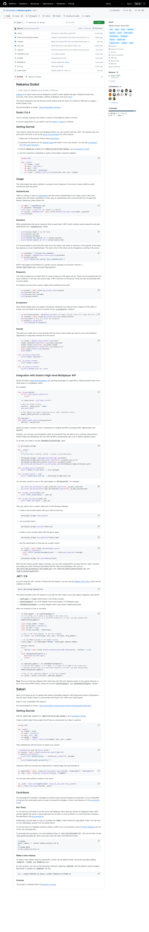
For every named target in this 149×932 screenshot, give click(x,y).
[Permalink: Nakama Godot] (14, 84)
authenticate (43, 196)
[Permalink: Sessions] (14, 220)
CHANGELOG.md (23, 54)
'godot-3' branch (58, 122)
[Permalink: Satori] (14, 689)
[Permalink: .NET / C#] (14, 576)
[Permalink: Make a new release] (14, 855)
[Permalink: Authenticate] (14, 191)
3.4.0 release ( (56, 54)
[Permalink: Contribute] (14, 792)
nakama (112, 39)
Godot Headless (88, 827)
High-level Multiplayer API (40, 381)
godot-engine (128, 33)
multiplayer (124, 36)
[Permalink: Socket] (14, 329)
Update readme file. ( (58, 62)
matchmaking (114, 36)
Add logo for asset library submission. (63, 33)
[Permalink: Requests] (14, 272)
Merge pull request (57, 41)
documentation (37, 816)
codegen (20, 41)
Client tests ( (55, 66)
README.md (21, 62)
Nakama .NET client (82, 581)
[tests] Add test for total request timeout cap (66, 45)
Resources (35, 4)
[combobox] (80, 22)
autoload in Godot (82, 149)
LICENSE (20, 58)
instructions (54, 138)
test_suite (20, 45)
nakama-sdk (121, 39)
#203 (62, 54)
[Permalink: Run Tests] (14, 807)
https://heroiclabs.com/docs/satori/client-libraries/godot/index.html (65, 706)
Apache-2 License (49, 884)
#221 (65, 41)
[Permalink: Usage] (14, 178)
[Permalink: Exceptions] (14, 302)
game (123, 29)
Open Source (48, 4)
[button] (99, 158)
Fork (128, 10)
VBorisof (20, 28)
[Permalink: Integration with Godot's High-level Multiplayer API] (14, 375)
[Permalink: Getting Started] (14, 126)
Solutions (23, 4)
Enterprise (61, 4)
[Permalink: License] (14, 880)
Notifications (116, 10)
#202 (67, 62)
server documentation (51, 134)
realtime (124, 43)
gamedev (130, 29)
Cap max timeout (29, 28)
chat (111, 29)
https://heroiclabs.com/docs (50, 107)
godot (119, 33)
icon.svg (20, 66)
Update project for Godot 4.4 (61, 70)
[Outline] (102, 76)
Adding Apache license (58, 58)
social (131, 43)
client (117, 29)
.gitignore (20, 50)
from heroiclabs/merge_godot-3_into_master (82, 41)
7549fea (80, 28)
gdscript (112, 33)
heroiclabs (11, 10)
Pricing (71, 4)
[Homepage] (4, 3)
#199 (61, 66)
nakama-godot (24, 10)
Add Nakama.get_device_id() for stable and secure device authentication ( (76, 50)
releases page (47, 142)
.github (19, 33)
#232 (37, 28)
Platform (12, 4)
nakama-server (114, 43)
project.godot (21, 70)
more (70, 97)
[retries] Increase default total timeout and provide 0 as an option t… (74, 37)
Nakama (19, 94)
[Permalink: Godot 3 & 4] (14, 112)
